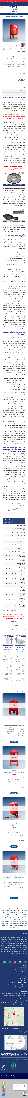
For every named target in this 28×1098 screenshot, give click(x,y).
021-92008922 (14, 10)
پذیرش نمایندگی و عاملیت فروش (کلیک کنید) (16, 985)
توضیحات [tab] (23, 87)
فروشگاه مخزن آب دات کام (19, 329)
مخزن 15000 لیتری (7, 925)
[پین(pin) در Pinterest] (19, 80)
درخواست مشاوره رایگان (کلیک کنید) (18, 983)
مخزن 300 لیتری (8, 915)
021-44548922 (23, 972)
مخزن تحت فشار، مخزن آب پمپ (15, 124)
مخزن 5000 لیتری (17, 923)
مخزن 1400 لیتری (9, 919)
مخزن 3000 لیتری (8, 921)
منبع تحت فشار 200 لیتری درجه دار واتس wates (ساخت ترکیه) (14, 825)
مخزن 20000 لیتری (14, 928)
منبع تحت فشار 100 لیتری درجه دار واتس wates (14, 772)
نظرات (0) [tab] (23, 94)
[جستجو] (22, 7)
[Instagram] (3, 1091)
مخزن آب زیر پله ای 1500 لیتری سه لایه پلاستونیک (20, 651)
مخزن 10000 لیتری (16, 925)
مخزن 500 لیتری (17, 917)
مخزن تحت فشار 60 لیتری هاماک (14, 720)
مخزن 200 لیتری (17, 913)
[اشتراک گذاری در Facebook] (22, 80)
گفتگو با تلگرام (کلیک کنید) (21, 980)
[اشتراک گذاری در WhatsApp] (24, 80)
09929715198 (14, 11)
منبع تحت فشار (13, 13)
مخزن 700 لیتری (8, 917)
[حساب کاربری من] (4, 7)
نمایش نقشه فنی (23, 679)
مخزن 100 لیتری (8, 910)
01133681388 (23, 978)
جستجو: (23, 515)
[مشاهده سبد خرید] (2, 7)
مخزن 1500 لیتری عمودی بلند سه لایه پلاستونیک (8, 651)
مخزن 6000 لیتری (8, 923)
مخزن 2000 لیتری (17, 921)
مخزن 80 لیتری (15, 910)
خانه (16, 13)
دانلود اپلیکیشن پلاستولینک (21, 987)
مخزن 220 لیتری (9, 913)
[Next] (3, 30)
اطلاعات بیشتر (14, 742)
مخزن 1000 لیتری (17, 919)
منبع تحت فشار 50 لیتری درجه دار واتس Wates (14, 877)
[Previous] (23, 30)
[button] (26, 7)
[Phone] (3, 1094)
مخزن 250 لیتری (17, 915)
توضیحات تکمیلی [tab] (22, 90)
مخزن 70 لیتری (23, 910)
